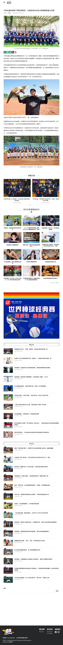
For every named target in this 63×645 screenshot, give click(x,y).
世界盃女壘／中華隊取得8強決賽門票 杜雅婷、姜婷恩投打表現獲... (46, 199)
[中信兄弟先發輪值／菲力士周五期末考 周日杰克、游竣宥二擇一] (8, 580)
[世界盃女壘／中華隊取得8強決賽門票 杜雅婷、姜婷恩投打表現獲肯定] (45, 188)
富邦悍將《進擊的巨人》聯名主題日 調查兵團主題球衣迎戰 (31, 466)
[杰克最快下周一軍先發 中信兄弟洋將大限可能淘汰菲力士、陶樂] (8, 460)
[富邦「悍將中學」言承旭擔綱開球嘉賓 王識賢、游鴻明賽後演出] (8, 487)
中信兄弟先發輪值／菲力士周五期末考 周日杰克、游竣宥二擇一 (32, 577)
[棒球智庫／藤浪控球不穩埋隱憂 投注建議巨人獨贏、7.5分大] (8, 379)
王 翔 (9, 13)
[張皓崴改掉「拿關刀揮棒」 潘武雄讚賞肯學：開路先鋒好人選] (8, 478)
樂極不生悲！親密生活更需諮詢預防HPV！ (31, 245)
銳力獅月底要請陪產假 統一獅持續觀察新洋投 (27, 550)
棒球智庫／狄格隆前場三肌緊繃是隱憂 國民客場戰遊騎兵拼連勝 (32, 367)
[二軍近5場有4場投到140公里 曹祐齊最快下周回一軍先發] (8, 407)
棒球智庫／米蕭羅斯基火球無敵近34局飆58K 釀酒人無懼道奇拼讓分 (33, 559)
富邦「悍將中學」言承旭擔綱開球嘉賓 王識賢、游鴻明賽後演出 (32, 485)
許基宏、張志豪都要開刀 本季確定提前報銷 (26, 503)
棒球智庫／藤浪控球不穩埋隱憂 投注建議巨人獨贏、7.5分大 (31, 377)
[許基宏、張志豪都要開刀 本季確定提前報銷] (8, 506)
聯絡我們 (41, 631)
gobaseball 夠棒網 (8, 642)
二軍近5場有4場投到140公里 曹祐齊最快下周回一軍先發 (30, 404)
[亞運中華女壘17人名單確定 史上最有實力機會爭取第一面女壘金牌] (17, 188)
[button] (5, 192)
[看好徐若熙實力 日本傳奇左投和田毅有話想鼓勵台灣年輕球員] (8, 434)
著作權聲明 (49, 633)
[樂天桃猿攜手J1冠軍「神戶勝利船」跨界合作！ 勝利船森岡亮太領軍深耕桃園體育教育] (8, 425)
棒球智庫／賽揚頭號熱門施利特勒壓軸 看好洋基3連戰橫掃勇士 (31, 531)
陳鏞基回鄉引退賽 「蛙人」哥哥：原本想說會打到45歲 (29, 540)
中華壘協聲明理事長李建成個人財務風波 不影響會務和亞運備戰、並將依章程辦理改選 (36, 569)
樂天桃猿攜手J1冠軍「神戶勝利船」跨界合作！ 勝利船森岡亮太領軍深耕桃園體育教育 (36, 424)
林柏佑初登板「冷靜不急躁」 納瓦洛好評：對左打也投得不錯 (31, 395)
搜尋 (5, 588)
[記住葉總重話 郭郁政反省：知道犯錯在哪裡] (8, 416)
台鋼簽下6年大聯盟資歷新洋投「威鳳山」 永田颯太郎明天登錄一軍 (32, 358)
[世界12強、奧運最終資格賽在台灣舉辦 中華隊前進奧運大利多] (8, 497)
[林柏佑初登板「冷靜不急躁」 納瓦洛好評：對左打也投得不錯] (8, 397)
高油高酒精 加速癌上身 (50, 262)
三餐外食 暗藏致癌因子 (31, 262)
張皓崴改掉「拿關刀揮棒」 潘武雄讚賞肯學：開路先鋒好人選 (31, 476)
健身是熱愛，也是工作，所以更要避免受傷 (50, 228)
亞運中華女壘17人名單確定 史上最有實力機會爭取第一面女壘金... (17, 199)
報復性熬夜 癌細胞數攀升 (13, 245)
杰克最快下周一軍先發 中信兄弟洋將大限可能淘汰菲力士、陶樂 (50, 245)
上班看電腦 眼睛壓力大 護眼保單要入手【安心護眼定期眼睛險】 (31, 279)
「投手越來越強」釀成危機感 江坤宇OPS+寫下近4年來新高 (31, 513)
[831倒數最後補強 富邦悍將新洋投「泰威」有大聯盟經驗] (8, 388)
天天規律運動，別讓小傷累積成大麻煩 (12, 262)
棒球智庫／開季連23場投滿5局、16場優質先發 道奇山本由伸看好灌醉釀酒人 (35, 522)
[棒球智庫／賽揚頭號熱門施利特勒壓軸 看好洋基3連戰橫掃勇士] (8, 534)
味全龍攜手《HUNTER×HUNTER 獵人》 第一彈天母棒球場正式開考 (12, 279)
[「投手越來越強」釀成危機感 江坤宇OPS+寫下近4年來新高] (8, 515)
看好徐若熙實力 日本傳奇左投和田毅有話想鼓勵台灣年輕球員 (31, 432)
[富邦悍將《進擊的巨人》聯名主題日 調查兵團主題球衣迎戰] (8, 469)
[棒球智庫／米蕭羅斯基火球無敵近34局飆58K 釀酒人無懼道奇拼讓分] (8, 561)
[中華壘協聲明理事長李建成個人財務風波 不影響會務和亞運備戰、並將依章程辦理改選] (8, 571)
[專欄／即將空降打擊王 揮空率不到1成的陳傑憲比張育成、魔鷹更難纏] (8, 450)
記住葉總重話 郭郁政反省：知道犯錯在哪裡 (26, 414)
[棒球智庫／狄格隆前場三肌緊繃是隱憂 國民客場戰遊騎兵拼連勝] (8, 370)
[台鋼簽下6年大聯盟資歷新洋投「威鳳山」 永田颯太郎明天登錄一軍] (8, 361)
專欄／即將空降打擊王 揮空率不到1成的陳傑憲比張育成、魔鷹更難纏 (33, 448)
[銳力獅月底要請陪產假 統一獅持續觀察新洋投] (8, 552)
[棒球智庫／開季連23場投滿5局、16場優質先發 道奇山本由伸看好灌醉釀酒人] (8, 524)
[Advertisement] (31, 608)
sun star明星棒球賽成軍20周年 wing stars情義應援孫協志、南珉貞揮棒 (31, 228)
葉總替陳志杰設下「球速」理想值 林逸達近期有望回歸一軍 (31, 349)
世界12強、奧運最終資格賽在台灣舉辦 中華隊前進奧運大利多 (32, 494)
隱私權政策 (49, 631)
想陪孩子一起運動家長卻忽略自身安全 (12, 228)
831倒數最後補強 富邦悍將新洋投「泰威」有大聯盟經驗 (30, 386)
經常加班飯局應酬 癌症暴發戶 (50, 278)
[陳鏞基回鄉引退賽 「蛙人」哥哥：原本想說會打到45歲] (8, 543)
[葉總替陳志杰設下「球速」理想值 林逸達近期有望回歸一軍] (8, 351)
